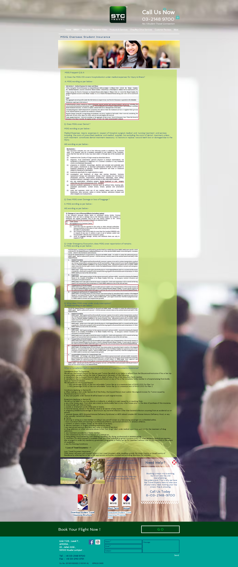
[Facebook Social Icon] (91, 542)
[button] (178, 16)
